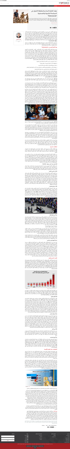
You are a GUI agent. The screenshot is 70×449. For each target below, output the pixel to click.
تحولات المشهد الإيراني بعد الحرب (45, 7)
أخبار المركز (40, 435)
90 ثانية (41, 436)
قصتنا (68, 436)
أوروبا (46, 425)
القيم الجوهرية (13, 7)
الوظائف (54, 435)
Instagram (26, 440)
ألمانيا (50, 425)
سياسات (43, 425)
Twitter (27, 436)
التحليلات (41, 439)
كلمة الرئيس (67, 435)
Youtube (26, 439)
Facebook (26, 435)
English (68, 0)
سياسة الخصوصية (66, 442)
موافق (35, 447)
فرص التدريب (54, 436)
